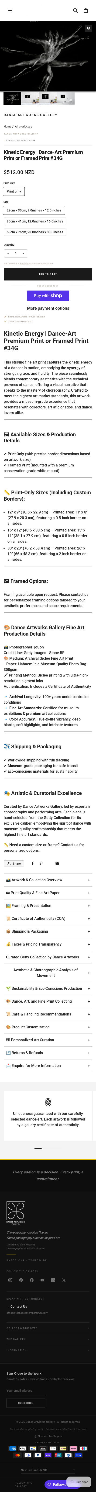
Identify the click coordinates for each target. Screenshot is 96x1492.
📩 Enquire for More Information (33, 1065)
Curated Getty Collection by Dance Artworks (42, 957)
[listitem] (10, 1280)
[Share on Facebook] (33, 863)
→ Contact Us (17, 1306)
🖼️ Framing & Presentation (28, 905)
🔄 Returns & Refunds (24, 1053)
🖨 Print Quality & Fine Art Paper (33, 893)
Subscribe (26, 1403)
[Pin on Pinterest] (41, 863)
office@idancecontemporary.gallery (27, 1312)
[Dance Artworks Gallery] (48, 1213)
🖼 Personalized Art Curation (30, 1040)
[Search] (75, 10)
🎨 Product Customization (28, 1027)
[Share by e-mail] (57, 863)
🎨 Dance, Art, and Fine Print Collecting (39, 1001)
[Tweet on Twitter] (49, 863)
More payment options (48, 308)
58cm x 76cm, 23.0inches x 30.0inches (35, 232)
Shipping (24, 263)
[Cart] (86, 10)
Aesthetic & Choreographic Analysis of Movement (46, 973)
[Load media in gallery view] (12, 98)
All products (22, 126)
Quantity (9, 245)
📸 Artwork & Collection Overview (34, 880)
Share (17, 863)
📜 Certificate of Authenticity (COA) (35, 918)
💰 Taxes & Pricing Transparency (34, 944)
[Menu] (10, 10)
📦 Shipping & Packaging (27, 931)
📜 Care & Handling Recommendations (38, 1014)
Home (7, 126)
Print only (14, 191)
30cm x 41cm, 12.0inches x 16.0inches (35, 221)
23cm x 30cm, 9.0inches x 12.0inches (34, 210)
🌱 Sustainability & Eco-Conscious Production (44, 988)
